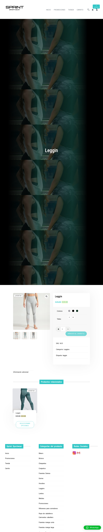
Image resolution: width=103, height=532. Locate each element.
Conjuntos (42, 468)
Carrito (80, 10)
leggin (65, 355)
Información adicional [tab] (20, 372)
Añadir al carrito (76, 333)
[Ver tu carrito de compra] (93, 10)
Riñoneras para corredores (48, 508)
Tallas (59, 319)
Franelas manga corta (46, 522)
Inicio (48, 10)
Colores (59, 311)
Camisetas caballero (46, 517)
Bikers (41, 453)
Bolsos (41, 458)
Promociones (59, 10)
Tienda (71, 10)
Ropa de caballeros (46, 513)
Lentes (41, 493)
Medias (41, 498)
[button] (46, 296)
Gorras (41, 478)
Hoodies (42, 483)
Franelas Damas (44, 473)
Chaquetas (42, 463)
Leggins (66, 349)
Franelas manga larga (46, 527)
